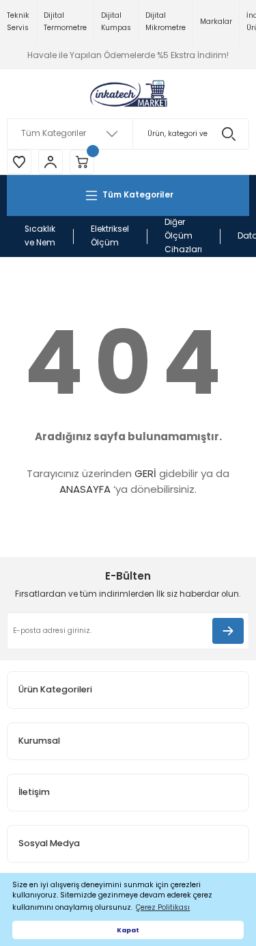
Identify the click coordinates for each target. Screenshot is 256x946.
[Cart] (82, 162)
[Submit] (228, 631)
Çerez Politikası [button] (163, 907)
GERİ (145, 473)
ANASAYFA (85, 489)
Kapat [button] (128, 929)
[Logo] (127, 93)
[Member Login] (50, 162)
